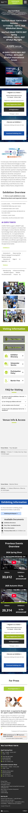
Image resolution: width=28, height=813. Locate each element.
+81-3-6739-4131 (7, 760)
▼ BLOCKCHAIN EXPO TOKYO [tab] (19, 203)
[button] (14, 104)
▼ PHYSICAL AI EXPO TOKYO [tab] (8, 215)
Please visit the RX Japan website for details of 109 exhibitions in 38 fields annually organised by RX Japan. (14, 725)
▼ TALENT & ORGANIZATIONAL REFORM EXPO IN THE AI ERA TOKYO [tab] (13, 212)
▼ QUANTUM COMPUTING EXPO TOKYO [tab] (11, 206)
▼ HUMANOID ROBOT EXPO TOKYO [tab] (10, 208)
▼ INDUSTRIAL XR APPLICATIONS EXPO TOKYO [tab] (12, 218)
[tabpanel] (14, 251)
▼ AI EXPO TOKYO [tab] (5, 203)
